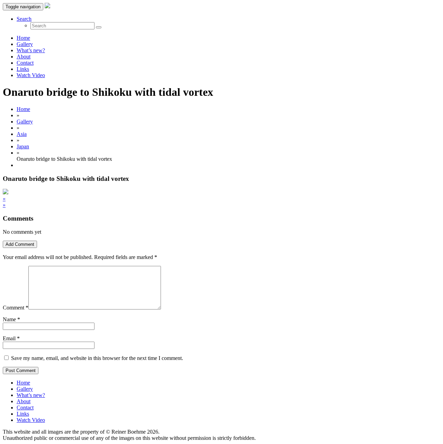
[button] (24, 19)
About (23, 56)
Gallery (25, 44)
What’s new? (31, 50)
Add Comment (20, 244)
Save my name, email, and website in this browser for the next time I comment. (97, 358)
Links (23, 69)
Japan (23, 146)
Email (9, 338)
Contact (25, 63)
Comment (15, 308)
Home (23, 38)
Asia (22, 134)
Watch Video (31, 75)
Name (9, 319)
